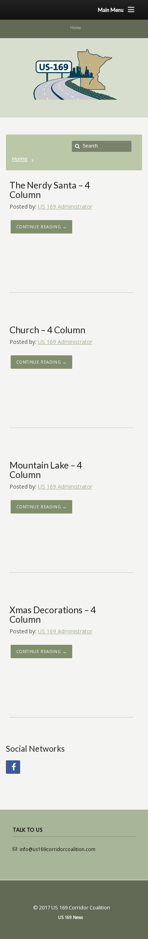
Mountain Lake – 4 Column (45, 469)
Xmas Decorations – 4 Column (52, 614)
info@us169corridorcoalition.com (58, 849)
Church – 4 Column (47, 329)
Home (20, 158)
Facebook (13, 767)
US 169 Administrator (65, 206)
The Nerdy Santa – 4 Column (49, 189)
